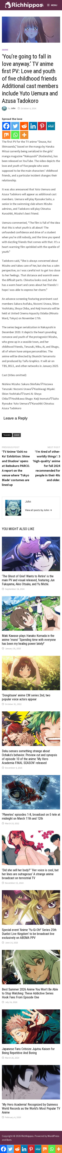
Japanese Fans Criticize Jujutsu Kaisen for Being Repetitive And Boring (28, 1051)
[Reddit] (24, 126)
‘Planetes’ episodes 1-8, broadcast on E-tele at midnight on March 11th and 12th (31, 816)
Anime (5, 49)
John (13, 108)
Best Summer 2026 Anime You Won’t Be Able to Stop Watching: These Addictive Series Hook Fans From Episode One (30, 993)
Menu (54, 5)
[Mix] (6, 135)
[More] (24, 135)
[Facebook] (6, 126)
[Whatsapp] (15, 135)
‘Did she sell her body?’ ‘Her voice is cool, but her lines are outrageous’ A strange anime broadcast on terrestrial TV (30, 874)
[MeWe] (51, 126)
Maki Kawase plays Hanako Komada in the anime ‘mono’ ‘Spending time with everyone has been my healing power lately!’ (29, 640)
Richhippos (27, 1136)
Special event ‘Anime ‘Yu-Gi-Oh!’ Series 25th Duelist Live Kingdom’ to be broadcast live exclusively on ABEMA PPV (29, 934)
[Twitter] (15, 126)
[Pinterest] (42, 126)
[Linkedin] (33, 126)
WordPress (53, 1136)
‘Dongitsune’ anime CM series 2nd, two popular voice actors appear (26, 697)
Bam (8, 1139)
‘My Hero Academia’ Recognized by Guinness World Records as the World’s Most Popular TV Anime (31, 1108)
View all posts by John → (38, 510)
